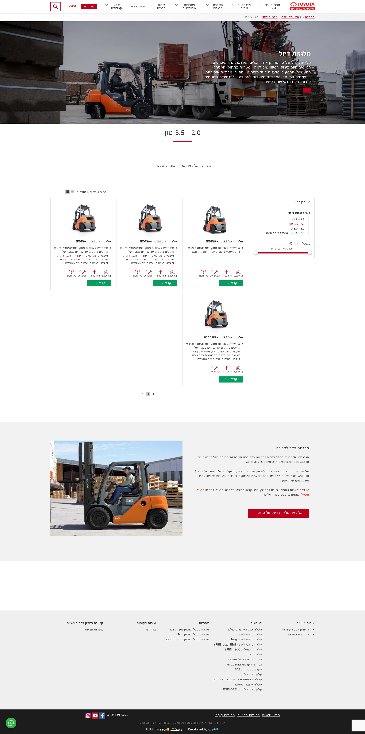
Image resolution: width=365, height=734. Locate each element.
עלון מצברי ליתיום (250, 674)
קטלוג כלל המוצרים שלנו (245, 629)
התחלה (310, 17)
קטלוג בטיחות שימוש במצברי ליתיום (237, 679)
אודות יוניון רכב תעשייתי (298, 629)
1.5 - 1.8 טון (296, 219)
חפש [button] (55, 6)
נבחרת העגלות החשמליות (244, 664)
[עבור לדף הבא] (142, 394)
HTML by (164, 730)
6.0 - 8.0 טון (296, 228)
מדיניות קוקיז (225, 715)
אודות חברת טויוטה (301, 634)
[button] (270, 7)
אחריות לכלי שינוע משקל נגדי (189, 629)
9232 (73, 6)
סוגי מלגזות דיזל (299, 213)
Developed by (197, 730)
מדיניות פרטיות (248, 715)
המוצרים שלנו (290, 17)
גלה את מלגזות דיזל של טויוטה (279, 513)
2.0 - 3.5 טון (296, 224)
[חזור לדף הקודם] (154, 394)
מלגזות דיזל (270, 17)
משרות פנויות (94, 629)
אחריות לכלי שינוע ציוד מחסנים (187, 639)
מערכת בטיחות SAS (248, 669)
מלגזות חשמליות (250, 634)
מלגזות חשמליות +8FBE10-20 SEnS (238, 644)
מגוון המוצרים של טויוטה (245, 659)
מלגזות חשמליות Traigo (246, 639)
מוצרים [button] (207, 166)
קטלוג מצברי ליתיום (248, 684)
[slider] (310, 252)
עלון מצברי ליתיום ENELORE (242, 689)
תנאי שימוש (271, 715)
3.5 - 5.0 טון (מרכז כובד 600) (285, 233)
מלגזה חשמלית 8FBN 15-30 (243, 649)
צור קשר (89, 6)
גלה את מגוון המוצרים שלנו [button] (177, 166)
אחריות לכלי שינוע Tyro (193, 634)
